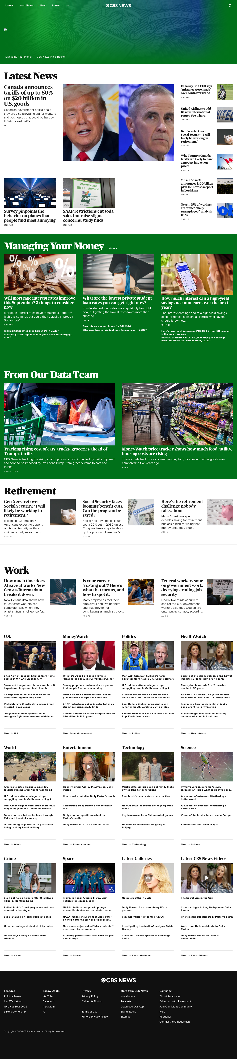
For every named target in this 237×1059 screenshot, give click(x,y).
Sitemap (125, 1016)
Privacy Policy (90, 996)
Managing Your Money (18, 56)
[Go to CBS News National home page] (118, 5)
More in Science (191, 844)
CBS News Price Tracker (51, 56)
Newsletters (128, 996)
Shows (56, 5)
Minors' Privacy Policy (95, 1016)
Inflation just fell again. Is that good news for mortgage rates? (38, 336)
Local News (26, 5)
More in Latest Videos (194, 955)
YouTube (48, 996)
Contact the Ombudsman (174, 1021)
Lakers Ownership (15, 1011)
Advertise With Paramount (175, 1001)
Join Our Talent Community (176, 1006)
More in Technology (134, 844)
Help (162, 1011)
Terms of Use (89, 1011)
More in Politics (131, 733)
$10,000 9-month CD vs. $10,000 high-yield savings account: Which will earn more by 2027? (193, 339)
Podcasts (126, 1001)
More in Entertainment (77, 844)
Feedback (165, 1016)
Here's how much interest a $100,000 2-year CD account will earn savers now (196, 332)
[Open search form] (230, 5)
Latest (9, 5)
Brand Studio (128, 1011)
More (112, 248)
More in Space (72, 955)
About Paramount (170, 996)
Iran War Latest (13, 1001)
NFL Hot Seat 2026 (15, 1006)
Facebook (49, 1001)
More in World (12, 844)
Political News (12, 996)
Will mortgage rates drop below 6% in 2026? (31, 330)
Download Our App (132, 1006)
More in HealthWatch (194, 733)
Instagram (49, 1006)
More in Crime (12, 955)
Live (43, 5)
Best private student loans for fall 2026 (107, 326)
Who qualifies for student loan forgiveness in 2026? (115, 329)
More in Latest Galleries (136, 955)
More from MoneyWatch (77, 733)
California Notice (92, 1001)
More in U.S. (11, 733)
